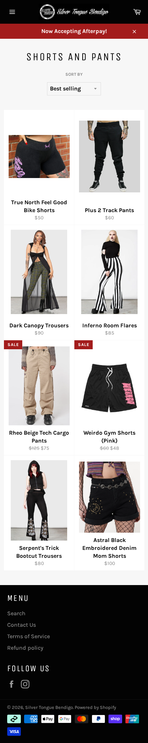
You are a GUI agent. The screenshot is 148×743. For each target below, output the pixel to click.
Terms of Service (28, 636)
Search (16, 613)
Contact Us (21, 624)
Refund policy (25, 647)
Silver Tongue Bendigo (49, 707)
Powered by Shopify (95, 707)
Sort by (74, 74)
